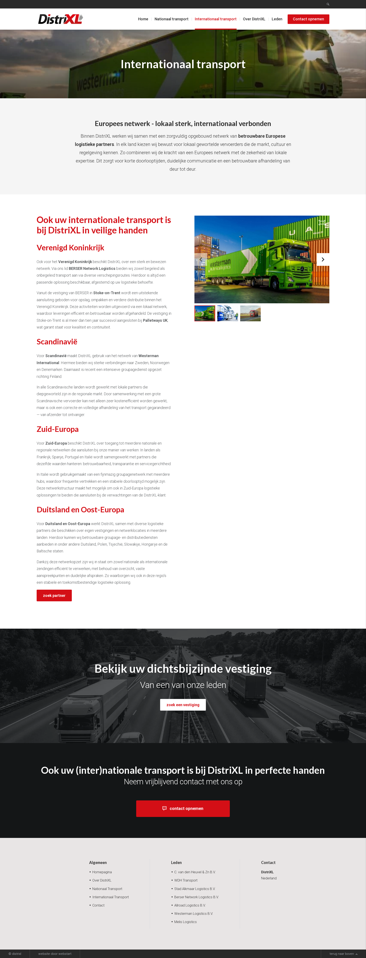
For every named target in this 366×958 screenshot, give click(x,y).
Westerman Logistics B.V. (193, 914)
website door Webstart (54, 954)
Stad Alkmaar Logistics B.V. (194, 889)
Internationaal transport (216, 19)
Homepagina (102, 872)
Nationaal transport (172, 19)
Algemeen (98, 862)
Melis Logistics (185, 922)
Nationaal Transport (107, 889)
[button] (323, 259)
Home (143, 19)
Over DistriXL (254, 19)
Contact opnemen (308, 19)
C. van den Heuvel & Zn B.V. (195, 872)
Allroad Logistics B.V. (190, 905)
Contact (98, 905)
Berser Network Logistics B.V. (196, 897)
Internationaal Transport (110, 897)
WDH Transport (185, 880)
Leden (277, 19)
